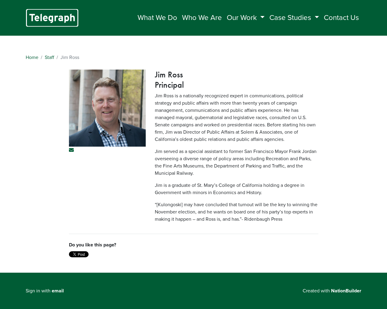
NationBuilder (346, 291)
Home (32, 57)
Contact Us (341, 17)
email (58, 291)
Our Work (243, 17)
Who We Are (202, 17)
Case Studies (291, 17)
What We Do (157, 17)
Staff (49, 57)
